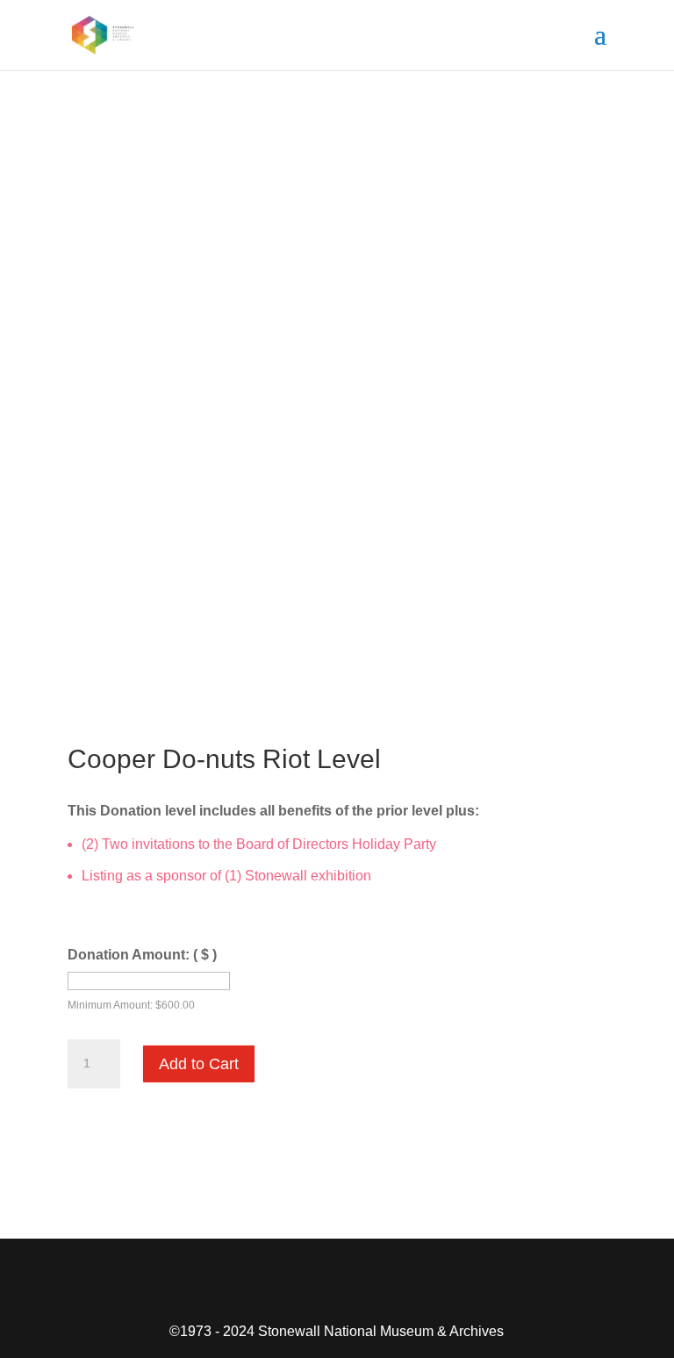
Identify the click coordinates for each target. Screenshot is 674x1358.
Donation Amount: (142, 954)
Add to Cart (199, 1064)
